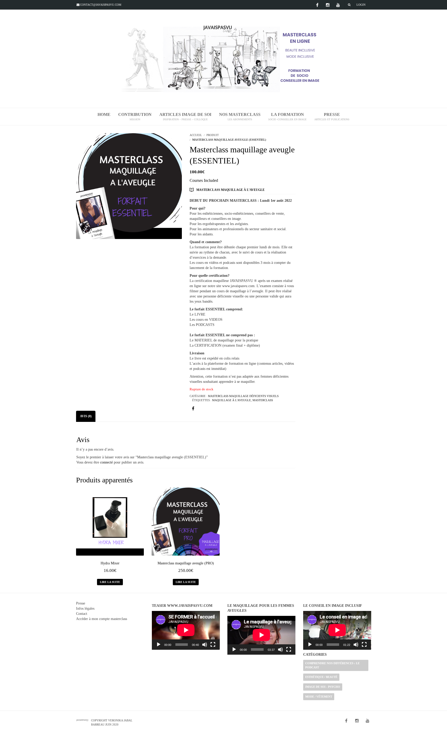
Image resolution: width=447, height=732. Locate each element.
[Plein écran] (212, 644)
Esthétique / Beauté (321, 676)
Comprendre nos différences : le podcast (332, 665)
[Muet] (204, 644)
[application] (186, 630)
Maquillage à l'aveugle (231, 400)
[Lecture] (158, 644)
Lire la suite (110, 582)
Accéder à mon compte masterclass (101, 619)
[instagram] (328, 5)
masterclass (262, 400)
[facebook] (317, 5)
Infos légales (85, 608)
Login (361, 4)
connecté (106, 462)
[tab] (85, 416)
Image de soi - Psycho (322, 686)
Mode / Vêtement (318, 696)
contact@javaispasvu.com (100, 4)
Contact (81, 614)
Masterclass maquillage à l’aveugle (230, 190)
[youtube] (338, 5)
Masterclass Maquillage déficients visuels (243, 396)
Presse (80, 603)
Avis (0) (86, 416)
